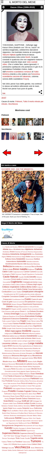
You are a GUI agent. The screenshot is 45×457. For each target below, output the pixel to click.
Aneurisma (14, 254)
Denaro (14, 304)
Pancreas (29, 376)
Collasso (23, 284)
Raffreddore (8, 394)
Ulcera (14, 444)
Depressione (37, 304)
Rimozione (6, 396)
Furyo (25, 79)
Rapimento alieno (27, 394)
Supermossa (30, 430)
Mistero (22, 361)
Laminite (14, 341)
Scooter (33, 403)
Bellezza (7, 266)
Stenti (29, 423)
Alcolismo (17, 249)
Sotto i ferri (32, 418)
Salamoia (39, 396)
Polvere (23, 388)
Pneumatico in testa (24, 386)
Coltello (19, 289)
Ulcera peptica (22, 444)
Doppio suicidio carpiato (19, 309)
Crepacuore (7, 299)
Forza (5, 323)
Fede (18, 321)
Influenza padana (34, 333)
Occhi (39, 369)
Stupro (41, 425)
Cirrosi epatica (16, 279)
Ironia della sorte (18, 338)
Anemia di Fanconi (21, 252)
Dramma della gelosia (12, 311)
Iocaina (40, 336)
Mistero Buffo (32, 361)
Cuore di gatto (7, 302)
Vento (33, 448)
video (5, 64)
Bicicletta (15, 266)
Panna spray (37, 376)
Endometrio (24, 314)
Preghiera (38, 388)
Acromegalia (38, 247)
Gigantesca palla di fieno (24, 326)
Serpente (25, 408)
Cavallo (21, 277)
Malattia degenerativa (25, 348)
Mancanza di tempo (19, 353)
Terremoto (37, 436)
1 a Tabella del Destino (10, 247)
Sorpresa (25, 418)
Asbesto (33, 256)
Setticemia (38, 408)
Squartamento (13, 423)
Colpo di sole (11, 289)
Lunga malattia (35, 343)
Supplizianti (39, 433)
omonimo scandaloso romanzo (18, 72)
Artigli (23, 256)
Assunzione (29, 259)
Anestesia (6, 254)
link (4, 93)
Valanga (5, 448)
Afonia (5, 249)
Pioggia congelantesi (11, 386)
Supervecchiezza (10, 433)
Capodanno (30, 274)
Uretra (29, 444)
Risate (12, 396)
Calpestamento (18, 272)
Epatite (38, 314)
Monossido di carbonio (24, 364)
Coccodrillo (6, 282)
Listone (25, 343)
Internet (16, 336)
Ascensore (39, 256)
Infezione (17, 333)
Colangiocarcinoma (30, 282)
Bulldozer (31, 269)
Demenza (7, 304)
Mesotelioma (37, 355)
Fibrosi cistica (35, 321)
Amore (12, 252)
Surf (5, 436)
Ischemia (28, 338)
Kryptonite (7, 341)
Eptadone (12, 316)
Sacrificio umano (29, 396)
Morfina (35, 364)
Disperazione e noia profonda (29, 306)
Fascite (40, 319)
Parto (41, 378)
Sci (41, 401)
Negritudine (36, 366)
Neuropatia (7, 369)
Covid (21, 296)
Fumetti (22, 323)
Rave (34, 394)
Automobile (21, 261)
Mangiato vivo (30, 353)
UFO (9, 444)
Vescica (38, 448)
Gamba (28, 323)
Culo (22, 299)
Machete (16, 346)
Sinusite (29, 415)
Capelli (24, 274)
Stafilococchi (23, 423)
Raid (19, 394)
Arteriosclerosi (16, 256)
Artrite (28, 256)
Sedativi (10, 406)
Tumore (36, 441)
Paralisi (4, 378)
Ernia (17, 316)
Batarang (36, 264)
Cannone (18, 274)
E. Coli (27, 311)
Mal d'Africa (8, 348)
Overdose (39, 374)
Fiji (41, 321)
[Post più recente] (6, 157)
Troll (13, 442)
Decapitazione (30, 302)
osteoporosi (22, 452)
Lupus (5, 346)
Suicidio (8, 428)
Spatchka (6, 421)
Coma (24, 289)
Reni (39, 394)
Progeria (5, 391)
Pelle (3, 381)
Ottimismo (26, 374)
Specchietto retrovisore (30, 421)
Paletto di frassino (14, 376)
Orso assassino (13, 374)
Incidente (26, 331)
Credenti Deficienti (36, 296)
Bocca (34, 266)
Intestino (23, 336)
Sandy (7, 398)
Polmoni (18, 101)
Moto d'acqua (14, 366)
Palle (22, 376)
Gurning (24, 328)
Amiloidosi (6, 252)
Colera (13, 284)
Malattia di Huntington (33, 351)
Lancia (19, 341)
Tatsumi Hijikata (9, 55)
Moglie (39, 361)
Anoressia (39, 254)
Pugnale (27, 391)
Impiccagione (16, 331)
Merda (30, 355)
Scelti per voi (27, 401)
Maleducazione (7, 353)
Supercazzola (36, 428)
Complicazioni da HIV (11, 294)
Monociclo (11, 364)
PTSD (5, 376)
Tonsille (27, 438)
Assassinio (20, 259)
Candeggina (6, 274)
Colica (18, 284)
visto (29, 62)
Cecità (26, 277)
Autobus (37, 259)
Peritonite (9, 381)
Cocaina (31, 279)
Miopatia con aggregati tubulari (23, 358)
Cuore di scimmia (18, 302)
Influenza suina (8, 336)
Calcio (5, 272)
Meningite (23, 355)
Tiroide (22, 438)
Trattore (4, 442)
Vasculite (11, 448)
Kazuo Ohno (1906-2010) (22, 7)
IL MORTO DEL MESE (22, 2)
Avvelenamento (11, 264)
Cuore (28, 299)
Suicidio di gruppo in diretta (22, 428)
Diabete (9, 306)
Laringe (24, 341)
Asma (13, 259)
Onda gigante (20, 371)
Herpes (30, 328)
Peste (19, 383)
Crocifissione (16, 299)
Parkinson (35, 378)
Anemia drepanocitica (35, 252)
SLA (22, 396)
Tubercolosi (26, 442)
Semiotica (27, 406)
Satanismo (32, 398)
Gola (4, 328)
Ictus (7, 331)
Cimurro (39, 277)
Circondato (7, 279)
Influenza (25, 333)
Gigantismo (37, 326)
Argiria (4, 256)
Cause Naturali (10, 276)
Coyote (26, 296)
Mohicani (5, 364)
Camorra (33, 272)
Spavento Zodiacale (15, 421)
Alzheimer (38, 249)
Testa (18, 438)
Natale (25, 366)
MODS (10, 346)
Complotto (5, 296)
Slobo (39, 415)
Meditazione (7, 355)
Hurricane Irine (38, 328)
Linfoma (14, 343)
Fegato (23, 321)
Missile (5, 361)
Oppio (28, 371)
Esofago (38, 316)
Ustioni (34, 444)
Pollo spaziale (36, 386)
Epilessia (6, 316)
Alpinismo (29, 249)
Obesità (34, 369)
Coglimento (16, 282)
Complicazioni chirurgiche (32, 292)
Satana (24, 398)
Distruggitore (6, 309)
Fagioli (30, 319)
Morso (40, 364)
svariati (34, 62)
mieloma (40, 450)
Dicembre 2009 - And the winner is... (17, 169)
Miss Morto (38, 358)
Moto (7, 366)
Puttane (40, 391)
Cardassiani (39, 274)
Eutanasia (24, 319)
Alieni (23, 249)
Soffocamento (9, 418)
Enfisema (31, 314)
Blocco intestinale (25, 266)
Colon (34, 287)
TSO (8, 436)
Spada (38, 418)
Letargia (38, 341)
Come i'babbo (16, 292)
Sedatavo (4, 406)
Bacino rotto (21, 264)
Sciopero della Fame (10, 403)
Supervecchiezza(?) (27, 433)
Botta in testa (8, 269)
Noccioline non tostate (23, 369)
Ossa (21, 374)
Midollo (6, 358)
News (13, 369)
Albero (11, 249)
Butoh (27, 57)
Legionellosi (31, 341)
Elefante (33, 311)
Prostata (19, 391)
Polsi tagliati (16, 388)
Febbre (13, 321)
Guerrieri (19, 328)
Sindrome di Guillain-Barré (19, 413)
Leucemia (6, 343)
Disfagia (16, 306)
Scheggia (36, 401)
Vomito (14, 450)
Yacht (26, 450)
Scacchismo (8, 401)
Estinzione (15, 319)
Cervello (32, 277)
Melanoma (15, 355)
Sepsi (10, 408)
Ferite (29, 321)
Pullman (34, 391)
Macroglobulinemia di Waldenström (30, 346)
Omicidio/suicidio (10, 371)
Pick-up (35, 383)
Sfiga (4, 411)
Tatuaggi (17, 436)
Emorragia (15, 314)
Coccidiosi (38, 279)
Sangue (12, 398)
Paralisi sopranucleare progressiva (18, 378)
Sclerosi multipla (23, 403)
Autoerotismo (11, 261)
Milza (10, 358)
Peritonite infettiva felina (21, 381)
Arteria (8, 256)
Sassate (18, 398)
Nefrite (30, 366)
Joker (34, 338)
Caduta (38, 269)
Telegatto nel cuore (27, 436)
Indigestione (36, 331)
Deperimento (27, 304)
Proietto (12, 391)
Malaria (15, 348)
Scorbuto (39, 403)
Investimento (31, 336)
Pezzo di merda (27, 383)
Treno (9, 442)
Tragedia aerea (36, 438)
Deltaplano (39, 302)
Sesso (32, 408)
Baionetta (30, 264)
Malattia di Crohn (19, 351)
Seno (33, 406)
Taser (12, 436)
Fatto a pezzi (6, 321)
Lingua (20, 343)
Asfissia (8, 259)
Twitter (5, 444)
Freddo (9, 323)
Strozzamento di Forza (30, 425)
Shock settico (23, 410)
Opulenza (33, 371)
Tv (42, 442)
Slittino (35, 415)
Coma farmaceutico (35, 289)
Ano (33, 254)
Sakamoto (26, 76)
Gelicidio (39, 323)
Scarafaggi (17, 401)
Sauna (38, 398)
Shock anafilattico (13, 410)
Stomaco (35, 423)
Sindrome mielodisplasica (18, 415)
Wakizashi (20, 450)
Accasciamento (28, 247)
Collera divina (25, 287)
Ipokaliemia (8, 338)
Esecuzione (30, 316)
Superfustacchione (18, 430)
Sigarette (31, 410)
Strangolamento (8, 425)
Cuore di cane (36, 299)
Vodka (10, 450)
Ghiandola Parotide (9, 326)
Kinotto (38, 338)
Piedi (40, 383)
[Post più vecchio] (38, 157)
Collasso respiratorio (10, 287)
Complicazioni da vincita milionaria (29, 294)
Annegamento (26, 254)
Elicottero (39, 311)
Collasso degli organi (34, 284)
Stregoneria (18, 425)
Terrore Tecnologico (8, 438)
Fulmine (16, 323)
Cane (13, 274)
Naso (20, 366)
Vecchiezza (13, 104)
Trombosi (18, 442)
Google (8, 328)
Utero (39, 444)
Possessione (30, 388)
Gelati (34, 323)
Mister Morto (12, 361)
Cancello (39, 272)
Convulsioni (14, 296)
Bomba (39, 266)
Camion (26, 272)
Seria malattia (17, 408)
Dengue (19, 304)
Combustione (7, 292)
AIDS (20, 247)
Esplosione (7, 319)
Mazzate (39, 353)
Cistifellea (25, 279)
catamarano (32, 450)
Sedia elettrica (18, 406)
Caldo (10, 272)
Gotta (13, 328)
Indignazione (9, 333)
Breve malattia (20, 269)
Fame (35, 319)
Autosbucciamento (32, 261)
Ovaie (33, 374)
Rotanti (17, 396)
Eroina (22, 316)
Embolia (7, 314)
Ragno (15, 394)
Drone (22, 311)
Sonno (18, 418)
